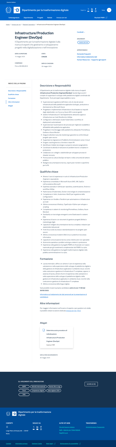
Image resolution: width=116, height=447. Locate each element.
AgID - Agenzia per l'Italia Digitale (69, 430)
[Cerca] (109, 10)
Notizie (49, 17)
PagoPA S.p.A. (63, 433)
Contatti (8, 443)
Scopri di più (91, 384)
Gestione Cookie (37, 443)
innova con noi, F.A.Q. (73, 310)
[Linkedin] (92, 9)
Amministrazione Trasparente (95, 427)
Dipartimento (28, 17)
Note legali (49, 443)
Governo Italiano (11, 2)
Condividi (80, 32)
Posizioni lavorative (29, 24)
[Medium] (88, 11)
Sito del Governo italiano (66, 427)
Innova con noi (61, 17)
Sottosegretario (14, 17)
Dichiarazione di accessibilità (69, 443)
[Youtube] (92, 11)
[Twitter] (88, 9)
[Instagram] (96, 11)
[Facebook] (96, 9)
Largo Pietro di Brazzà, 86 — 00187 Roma (17, 432)
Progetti (40, 17)
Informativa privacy (21, 443)
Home (8, 24)
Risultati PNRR (99, 17)
